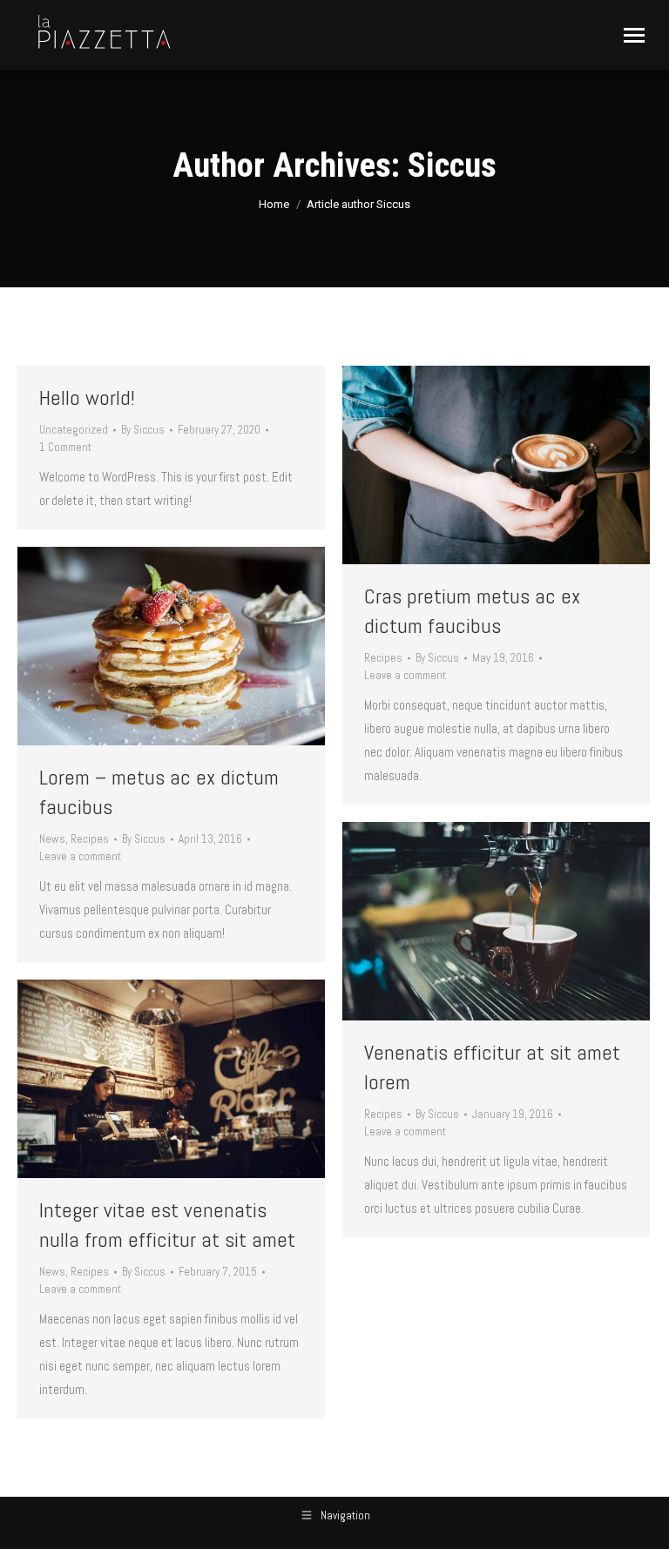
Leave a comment (405, 675)
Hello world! (87, 397)
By (143, 429)
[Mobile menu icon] (634, 35)
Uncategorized (73, 429)
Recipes (383, 657)
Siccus (452, 165)
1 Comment (65, 447)
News (52, 839)
